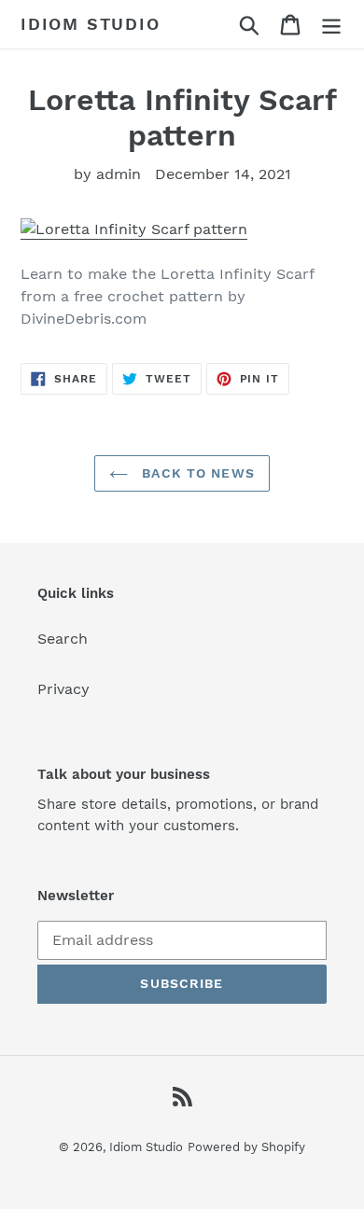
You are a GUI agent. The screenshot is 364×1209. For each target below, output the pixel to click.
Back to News (196, 473)
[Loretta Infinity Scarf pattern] (134, 230)
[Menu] (331, 25)
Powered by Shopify (246, 1147)
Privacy (63, 689)
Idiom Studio (91, 24)
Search (62, 638)
